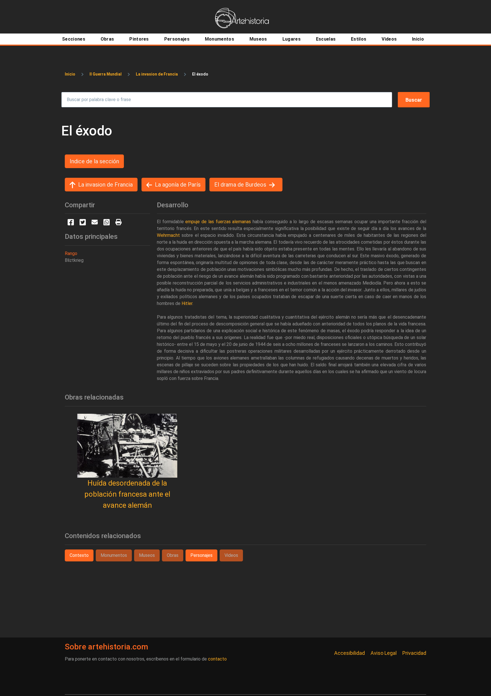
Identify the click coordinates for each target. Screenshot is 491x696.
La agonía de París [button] (178, 184)
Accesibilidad (349, 653)
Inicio (70, 74)
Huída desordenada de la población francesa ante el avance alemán (127, 494)
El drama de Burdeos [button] (240, 184)
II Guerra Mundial (106, 74)
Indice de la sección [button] (94, 161)
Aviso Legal (384, 653)
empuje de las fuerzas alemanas (218, 221)
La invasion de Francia (157, 74)
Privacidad (414, 653)
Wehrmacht (168, 235)
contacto (217, 659)
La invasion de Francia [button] (105, 184)
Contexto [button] (79, 555)
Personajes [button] (201, 555)
